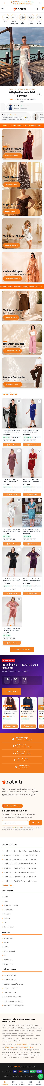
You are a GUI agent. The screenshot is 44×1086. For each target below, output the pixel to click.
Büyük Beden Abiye (11, 905)
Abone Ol (35, 823)
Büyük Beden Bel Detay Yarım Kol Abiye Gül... (20, 859)
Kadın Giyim (8, 910)
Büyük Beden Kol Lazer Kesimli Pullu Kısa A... (20, 872)
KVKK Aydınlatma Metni (12, 997)
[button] (22, 56)
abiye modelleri (22, 1044)
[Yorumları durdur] (39, 94)
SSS (5, 955)
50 (14, 440)
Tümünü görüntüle (22, 649)
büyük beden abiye (26, 1047)
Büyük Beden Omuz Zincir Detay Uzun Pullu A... (22, 851)
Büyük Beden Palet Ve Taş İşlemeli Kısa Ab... (20, 868)
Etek (5, 923)
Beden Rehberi (9, 951)
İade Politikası (30, 1076)
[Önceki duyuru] (4, 2)
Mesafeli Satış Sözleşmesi (14, 1005)
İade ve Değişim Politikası (13, 984)
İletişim (6, 942)
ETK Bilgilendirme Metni (13, 1001)
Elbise (6, 901)
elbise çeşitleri (10, 1047)
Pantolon (7, 914)
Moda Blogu (8, 960)
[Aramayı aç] (37, 9)
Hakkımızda (8, 938)
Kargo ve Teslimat (11, 988)
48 (10, 440)
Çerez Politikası (10, 993)
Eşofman (7, 918)
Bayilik (6, 947)
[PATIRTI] (19, 9)
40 (4, 722)
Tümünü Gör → (11, 691)
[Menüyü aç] (2, 9)
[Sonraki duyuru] (39, 2)
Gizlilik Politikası (18, 828)
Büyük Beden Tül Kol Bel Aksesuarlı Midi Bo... (20, 864)
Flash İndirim (8, 927)
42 (7, 722)
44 (4, 440)
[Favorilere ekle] (19, 401)
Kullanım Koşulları (10, 980)
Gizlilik (6, 1076)
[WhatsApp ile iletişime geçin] (40, 1076)
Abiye (6, 897)
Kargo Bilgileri (9, 964)
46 (7, 440)
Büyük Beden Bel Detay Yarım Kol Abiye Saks (20, 855)
